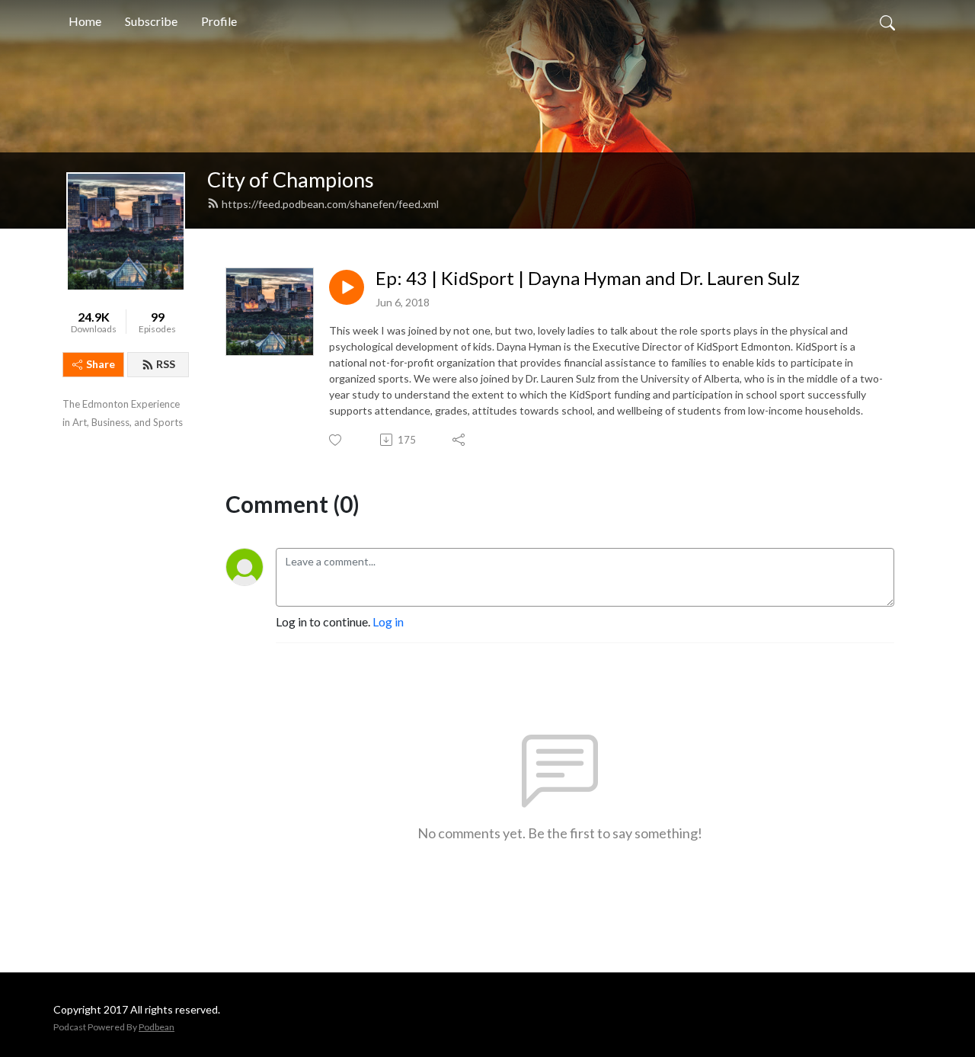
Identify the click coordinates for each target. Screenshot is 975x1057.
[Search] (887, 21)
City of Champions (290, 179)
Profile (219, 21)
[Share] (459, 439)
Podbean (156, 1027)
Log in (388, 621)
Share (100, 363)
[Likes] (336, 440)
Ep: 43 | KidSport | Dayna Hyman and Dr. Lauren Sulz (588, 278)
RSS (165, 363)
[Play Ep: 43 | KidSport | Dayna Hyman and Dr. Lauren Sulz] (346, 287)
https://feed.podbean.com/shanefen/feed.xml (330, 203)
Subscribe (151, 21)
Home (85, 21)
